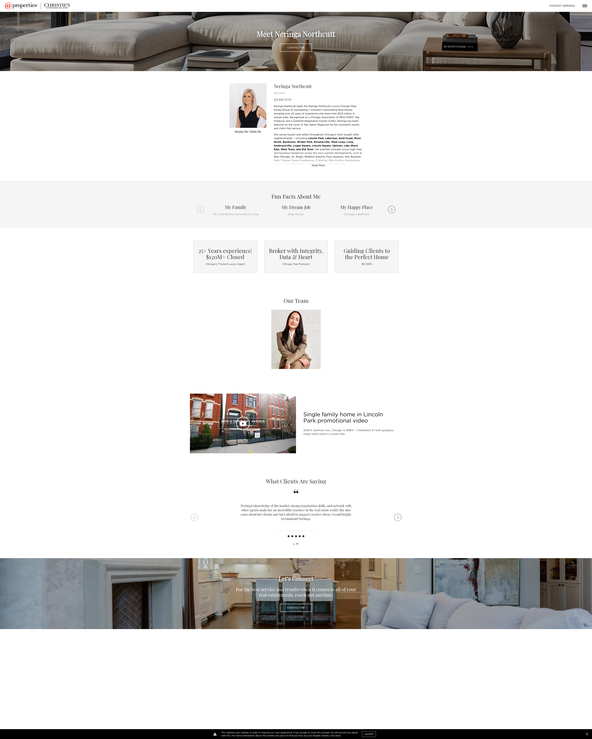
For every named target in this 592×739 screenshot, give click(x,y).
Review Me (241, 131)
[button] (587, 734)
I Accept (369, 734)
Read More (318, 165)
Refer (255, 131)
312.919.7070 (282, 99)
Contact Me (296, 47)
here (338, 735)
